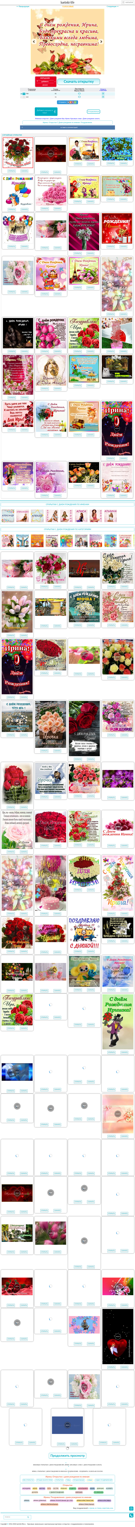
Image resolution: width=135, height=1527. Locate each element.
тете (49, 1490)
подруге (72, 1490)
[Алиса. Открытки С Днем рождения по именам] (81, 516)
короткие (105, 1510)
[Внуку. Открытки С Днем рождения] (110, 540)
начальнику (83, 1490)
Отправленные (93, 111)
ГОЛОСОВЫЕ (68, 6)
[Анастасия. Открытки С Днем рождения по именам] (125, 516)
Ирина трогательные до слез (61, 1502)
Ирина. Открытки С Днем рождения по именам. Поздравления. (67, 122)
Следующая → (112, 6)
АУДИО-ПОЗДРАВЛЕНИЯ (103, 1482)
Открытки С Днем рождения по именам (67, 505)
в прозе (91, 1510)
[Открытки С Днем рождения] (37, 540)
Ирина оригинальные (49, 1506)
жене (35, 1490)
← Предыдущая (23, 6)
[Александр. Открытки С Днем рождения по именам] (8, 516)
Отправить (62, 102)
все (111, 1510)
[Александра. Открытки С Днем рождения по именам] (23, 516)
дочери (35, 1494)
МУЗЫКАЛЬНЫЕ (78, 1482)
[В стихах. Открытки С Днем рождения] (96, 540)
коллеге (109, 1490)
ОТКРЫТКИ (59, 1482)
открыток (28, 1482)
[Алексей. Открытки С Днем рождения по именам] (37, 516)
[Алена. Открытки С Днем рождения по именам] (52, 516)
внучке (42, 1490)
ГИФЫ (68, 1482)
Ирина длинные (40, 1502)
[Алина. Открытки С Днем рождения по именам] (66, 516)
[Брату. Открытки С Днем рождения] (66, 540)
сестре (55, 1490)
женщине (26, 1490)
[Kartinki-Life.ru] (67, 3)
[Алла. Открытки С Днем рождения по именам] (96, 516)
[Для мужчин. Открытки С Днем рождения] (23, 540)
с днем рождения (57, 1494)
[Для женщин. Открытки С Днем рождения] (8, 540)
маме (92, 1490)
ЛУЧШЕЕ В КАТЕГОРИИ (44, 1482)
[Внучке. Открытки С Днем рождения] (125, 540)
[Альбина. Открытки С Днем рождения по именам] (110, 516)
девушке (100, 1490)
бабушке (79, 1494)
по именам (98, 1494)
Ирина (26, 1502)
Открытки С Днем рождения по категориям (67, 529)
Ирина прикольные (86, 1506)
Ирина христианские (85, 1502)
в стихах (98, 1510)
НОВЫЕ (89, 1482)
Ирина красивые (104, 1502)
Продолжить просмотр (67, 1457)
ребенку (64, 1490)
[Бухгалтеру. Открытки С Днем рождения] (81, 540)
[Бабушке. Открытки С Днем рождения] (52, 540)
